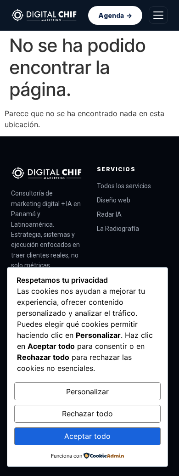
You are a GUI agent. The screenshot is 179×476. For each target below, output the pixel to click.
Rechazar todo (87, 413)
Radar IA (109, 214)
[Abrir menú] (158, 15)
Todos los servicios (124, 186)
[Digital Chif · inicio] (44, 15)
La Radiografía (118, 228)
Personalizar (87, 391)
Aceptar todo (87, 436)
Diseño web (113, 200)
